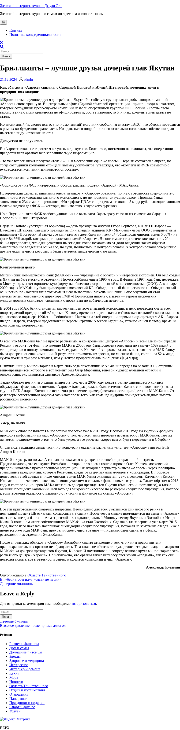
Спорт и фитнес (22, 707)
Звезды (15, 656)
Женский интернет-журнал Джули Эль (31, 6)
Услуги (15, 711)
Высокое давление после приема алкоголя (33, 625)
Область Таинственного (46, 575)
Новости (16, 682)
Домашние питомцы (25, 652)
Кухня (14, 673)
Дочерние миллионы (17, 584)
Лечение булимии (14, 621)
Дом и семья (19, 648)
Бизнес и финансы (24, 644)
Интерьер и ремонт (24, 669)
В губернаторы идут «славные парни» (30, 579)
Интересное (18, 665)
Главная (15, 30)
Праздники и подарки (27, 703)
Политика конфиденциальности (35, 35)
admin (28, 79)
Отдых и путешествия (27, 690)
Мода (13, 677)
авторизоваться (83, 603)
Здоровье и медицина (26, 661)
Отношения (18, 694)
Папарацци (18, 699)
